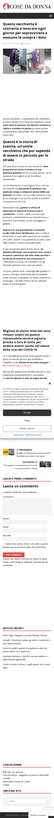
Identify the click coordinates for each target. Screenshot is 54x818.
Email (5, 527)
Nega (27, 420)
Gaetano (27, 43)
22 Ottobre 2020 (12, 43)
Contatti (6, 778)
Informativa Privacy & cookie (16, 781)
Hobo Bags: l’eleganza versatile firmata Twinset (25, 635)
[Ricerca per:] (27, 801)
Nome (6, 518)
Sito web (7, 535)
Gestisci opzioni (27, 428)
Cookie (6, 784)
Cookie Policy (18, 434)
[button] (49, 383)
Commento (8, 496)
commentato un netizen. (18, 365)
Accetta (27, 412)
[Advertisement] (27, 97)
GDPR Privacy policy (33, 434)
